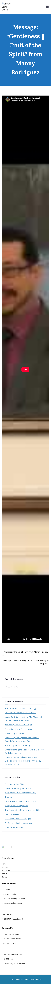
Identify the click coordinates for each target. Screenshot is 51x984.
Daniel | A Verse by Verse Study (18, 788)
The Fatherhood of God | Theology (20, 708)
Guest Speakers (12, 814)
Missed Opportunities (14, 733)
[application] (25, 121)
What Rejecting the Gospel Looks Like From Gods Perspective (25, 751)
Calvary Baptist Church (33, 979)
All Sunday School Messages (18, 819)
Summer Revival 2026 (15, 784)
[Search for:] (25, 687)
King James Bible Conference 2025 (20, 793)
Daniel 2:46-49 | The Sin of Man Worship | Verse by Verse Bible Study (23, 719)
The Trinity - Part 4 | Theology (18, 725)
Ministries (6, 870)
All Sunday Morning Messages (18, 823)
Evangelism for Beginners (16, 806)
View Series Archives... (14, 827)
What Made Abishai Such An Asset (20, 713)
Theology (9, 797)
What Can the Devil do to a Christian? (21, 801)
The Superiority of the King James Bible (22, 810)
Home (4, 864)
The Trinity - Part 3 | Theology (18, 745)
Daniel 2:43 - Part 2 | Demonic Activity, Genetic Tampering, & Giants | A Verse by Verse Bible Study (23, 760)
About (4, 874)
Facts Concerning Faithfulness (18, 729)
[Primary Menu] (47, 7)
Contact (5, 877)
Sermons (5, 867)
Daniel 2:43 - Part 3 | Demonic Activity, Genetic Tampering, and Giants (22, 739)
